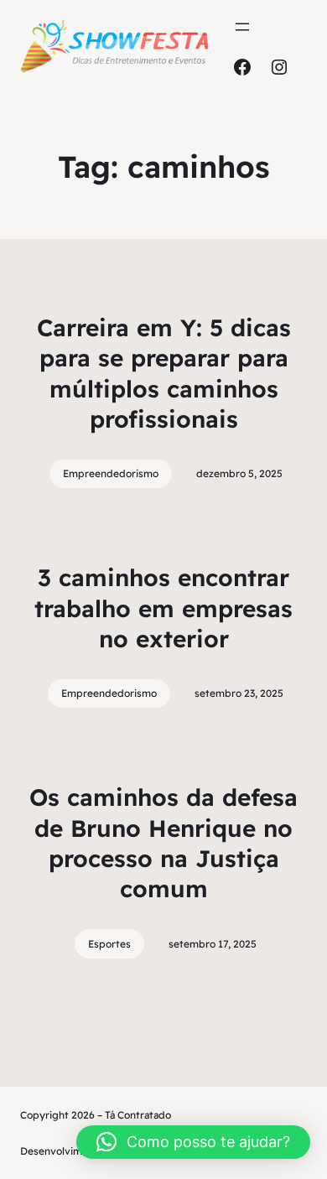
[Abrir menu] (242, 27)
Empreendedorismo (110, 473)
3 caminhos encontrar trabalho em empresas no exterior (163, 608)
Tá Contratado (138, 1115)
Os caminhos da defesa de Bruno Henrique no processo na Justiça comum (163, 842)
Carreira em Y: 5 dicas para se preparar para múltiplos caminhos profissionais (164, 373)
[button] (193, 1142)
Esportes (109, 943)
